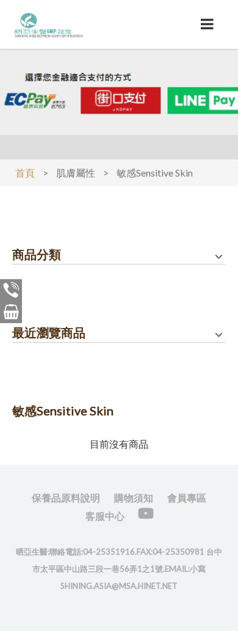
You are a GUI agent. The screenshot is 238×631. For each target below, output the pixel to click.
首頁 (25, 172)
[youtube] (146, 513)
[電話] (11, 290)
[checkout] (11, 312)
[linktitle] (48, 23)
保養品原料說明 (66, 497)
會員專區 (186, 497)
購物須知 (133, 497)
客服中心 (104, 516)
